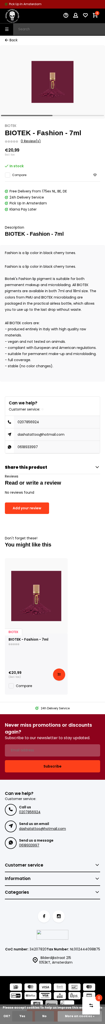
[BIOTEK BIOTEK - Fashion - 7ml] (36, 596)
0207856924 (28, 422)
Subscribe (52, 766)
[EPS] (74, 996)
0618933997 (28, 447)
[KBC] (60, 996)
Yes (22, 1016)
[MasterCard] (30, 987)
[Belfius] (30, 996)
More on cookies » (79, 1016)
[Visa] (45, 987)
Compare (19, 175)
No (44, 1016)
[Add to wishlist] (95, 175)
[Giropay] (16, 996)
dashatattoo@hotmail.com (41, 434)
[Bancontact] (74, 987)
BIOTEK (10, 125)
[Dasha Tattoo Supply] (19, 16)
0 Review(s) (31, 141)
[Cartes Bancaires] (89, 996)
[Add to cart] (59, 674)
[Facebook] (44, 916)
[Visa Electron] (45, 996)
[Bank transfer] (60, 987)
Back (14, 40)
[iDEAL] (16, 987)
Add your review (27, 508)
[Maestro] (89, 987)
